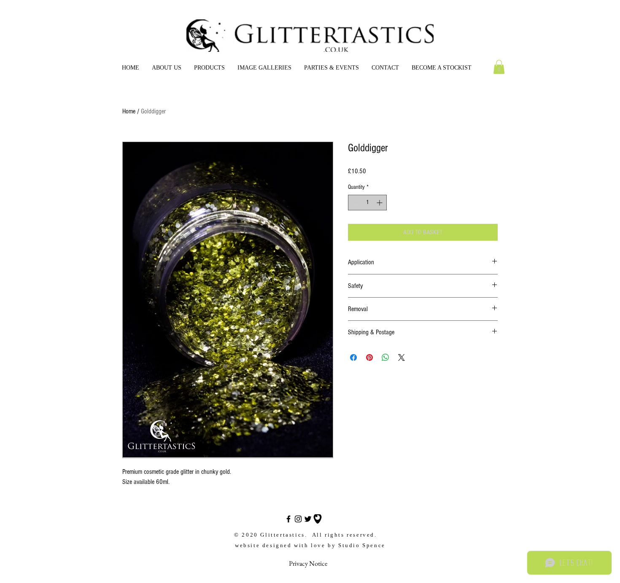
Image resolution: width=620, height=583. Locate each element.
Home (128, 111)
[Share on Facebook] (353, 357)
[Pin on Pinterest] (369, 357)
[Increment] (380, 202)
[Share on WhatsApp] (385, 357)
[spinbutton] (367, 202)
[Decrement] (354, 202)
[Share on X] (401, 357)
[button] (209, 68)
